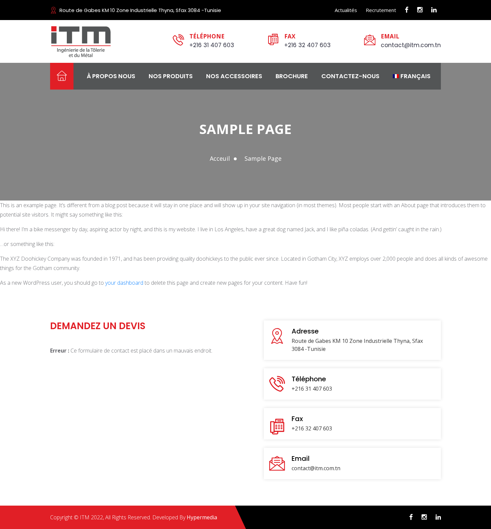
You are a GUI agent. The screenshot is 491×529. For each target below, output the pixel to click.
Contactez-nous (350, 76)
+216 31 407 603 (211, 45)
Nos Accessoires (234, 76)
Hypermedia (202, 517)
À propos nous (111, 76)
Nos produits (171, 76)
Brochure (292, 76)
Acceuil (220, 158)
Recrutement (381, 10)
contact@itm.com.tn (411, 45)
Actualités (346, 10)
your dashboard (124, 282)
